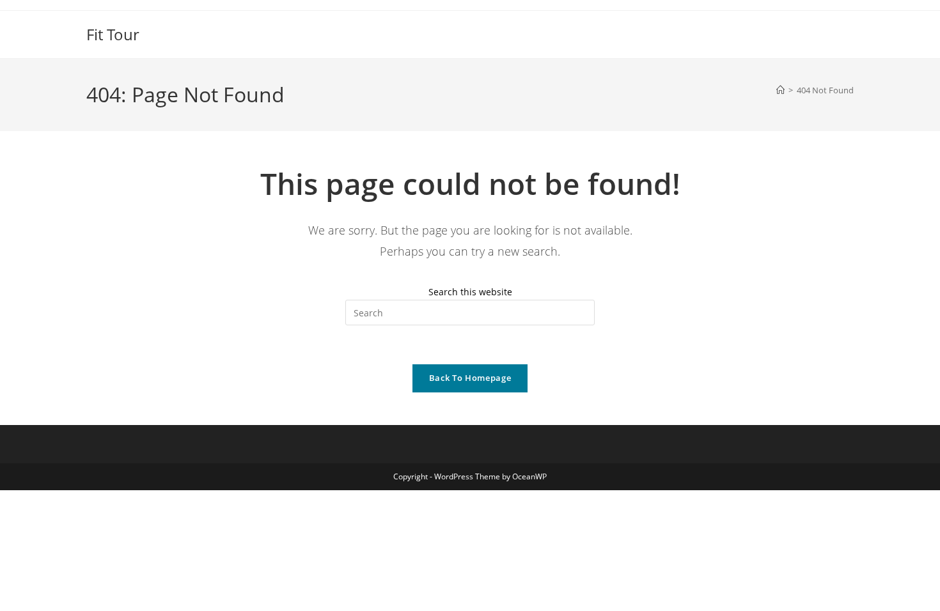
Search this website (470, 292)
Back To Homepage (470, 377)
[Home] (780, 90)
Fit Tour (112, 34)
